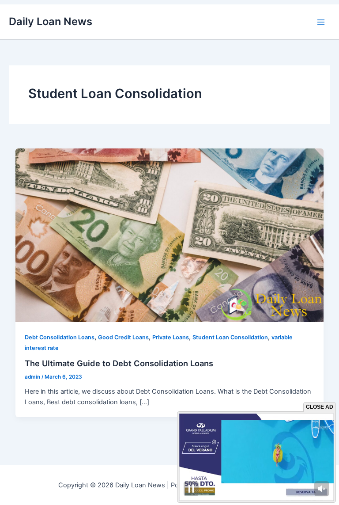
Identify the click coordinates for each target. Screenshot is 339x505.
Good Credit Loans (123, 337)
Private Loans (170, 337)
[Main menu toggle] (321, 22)
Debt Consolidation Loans (59, 337)
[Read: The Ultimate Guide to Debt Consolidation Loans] (169, 235)
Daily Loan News (50, 21)
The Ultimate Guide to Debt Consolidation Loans (119, 363)
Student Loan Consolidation (230, 337)
